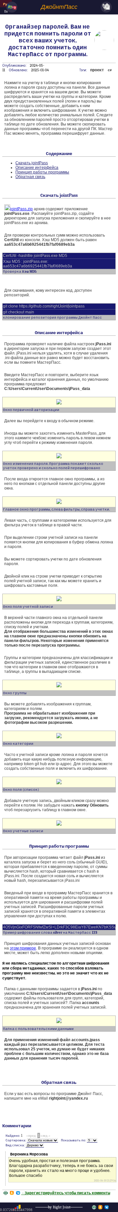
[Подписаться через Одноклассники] (100, 1207)
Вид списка (15, 1145)
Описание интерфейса (36, 167)
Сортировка (15, 1140)
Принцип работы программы (42, 172)
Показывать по (73, 1140)
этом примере (23, 948)
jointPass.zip (21, 209)
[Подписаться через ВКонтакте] (107, 1207)
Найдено (12, 1135)
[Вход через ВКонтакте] (18, 1192)
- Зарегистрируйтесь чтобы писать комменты (65, 1193)
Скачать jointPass (31, 163)
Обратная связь (30, 176)
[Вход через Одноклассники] (12, 1192)
